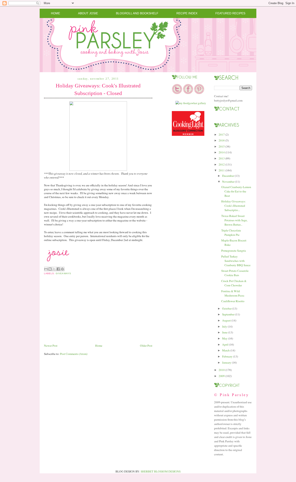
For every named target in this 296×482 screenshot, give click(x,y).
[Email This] (46, 269)
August (226, 320)
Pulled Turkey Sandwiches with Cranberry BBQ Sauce (235, 260)
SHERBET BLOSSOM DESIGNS (161, 471)
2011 (222, 170)
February (227, 356)
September (228, 314)
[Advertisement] (76, 313)
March (226, 350)
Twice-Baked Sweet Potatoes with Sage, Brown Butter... (234, 220)
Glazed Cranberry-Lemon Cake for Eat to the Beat (236, 191)
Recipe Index (186, 13)
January (226, 362)
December (228, 176)
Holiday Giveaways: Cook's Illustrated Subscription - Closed (98, 89)
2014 (222, 152)
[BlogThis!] (50, 269)
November (228, 182)
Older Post (146, 346)
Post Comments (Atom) (73, 354)
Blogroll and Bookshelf (137, 13)
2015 (222, 146)
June (225, 332)
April (225, 344)
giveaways (63, 273)
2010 (222, 370)
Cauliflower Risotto (232, 301)
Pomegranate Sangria (233, 250)
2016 (222, 140)
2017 (222, 134)
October (227, 308)
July (224, 326)
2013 (222, 158)
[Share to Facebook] (58, 269)
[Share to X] (54, 269)
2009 (222, 376)
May (225, 338)
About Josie (88, 13)
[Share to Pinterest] (62, 269)
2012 (222, 164)
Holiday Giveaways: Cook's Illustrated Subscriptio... (233, 205)
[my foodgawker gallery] (191, 103)
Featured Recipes (230, 13)
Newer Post (50, 346)
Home (55, 13)
